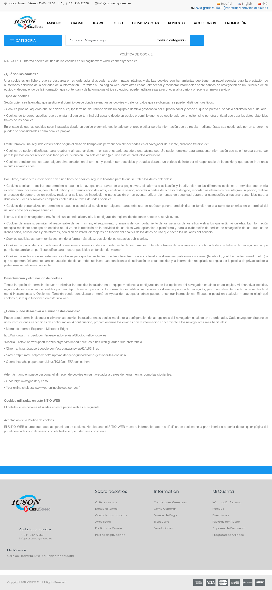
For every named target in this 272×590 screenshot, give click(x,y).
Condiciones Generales (170, 502)
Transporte (161, 522)
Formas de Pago (165, 515)
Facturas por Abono (226, 522)
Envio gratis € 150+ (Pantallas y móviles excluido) (231, 8)
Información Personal (227, 502)
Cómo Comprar (165, 509)
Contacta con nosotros (111, 515)
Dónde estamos (106, 509)
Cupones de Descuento (228, 528)
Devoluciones (163, 528)
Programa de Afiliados (228, 535)
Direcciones (220, 515)
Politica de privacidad (110, 535)
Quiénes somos (106, 502)
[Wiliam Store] (30, 504)
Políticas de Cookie (108, 528)
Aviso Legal (103, 522)
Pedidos (218, 509)
